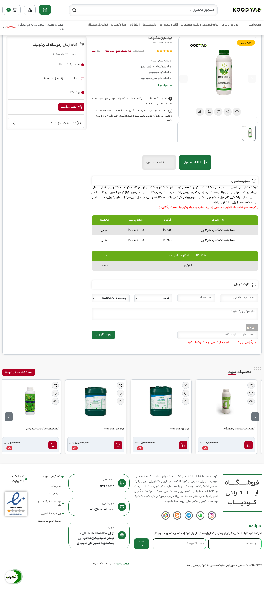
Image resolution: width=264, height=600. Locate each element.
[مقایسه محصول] (254, 385)
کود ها (234, 25)
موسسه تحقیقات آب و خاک (49, 503)
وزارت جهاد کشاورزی (51, 513)
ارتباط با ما (135, 25)
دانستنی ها (149, 25)
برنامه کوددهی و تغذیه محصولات (199, 25)
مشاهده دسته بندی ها (18, 372)
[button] (45, 10)
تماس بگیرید (69, 107)
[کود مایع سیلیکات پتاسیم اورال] (34, 401)
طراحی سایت (123, 564)
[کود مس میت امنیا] (99, 401)
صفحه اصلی (255, 25)
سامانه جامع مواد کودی (49, 521)
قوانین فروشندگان (97, 25)
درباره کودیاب (118, 25)
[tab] (195, 162)
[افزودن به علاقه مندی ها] (254, 393)
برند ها (225, 25)
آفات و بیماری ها (169, 25)
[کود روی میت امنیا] (164, 401)
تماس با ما (56, 486)
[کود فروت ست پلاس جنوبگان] (230, 401)
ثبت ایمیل (142, 543)
